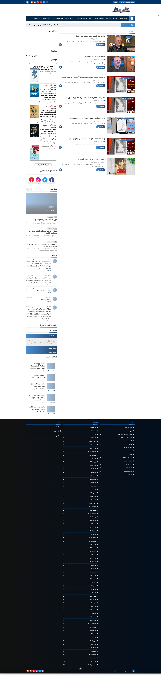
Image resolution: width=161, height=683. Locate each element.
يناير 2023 (79, 534)
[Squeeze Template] (133, 671)
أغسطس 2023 (79, 513)
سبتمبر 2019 (79, 661)
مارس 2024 (79, 493)
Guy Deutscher (53, 73)
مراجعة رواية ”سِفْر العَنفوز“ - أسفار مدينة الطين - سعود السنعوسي (37, 366)
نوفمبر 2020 (79, 613)
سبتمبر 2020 (79, 620)
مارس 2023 (79, 531)
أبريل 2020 (79, 637)
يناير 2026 (79, 438)
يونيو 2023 (79, 520)
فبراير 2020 (79, 644)
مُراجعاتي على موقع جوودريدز (43, 66)
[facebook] (47, 2)
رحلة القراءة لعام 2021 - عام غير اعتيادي (78, 25)
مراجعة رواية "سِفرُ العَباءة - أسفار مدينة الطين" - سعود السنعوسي (37, 397)
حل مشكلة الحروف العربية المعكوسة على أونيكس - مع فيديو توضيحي (83, 77)
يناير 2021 (79, 606)
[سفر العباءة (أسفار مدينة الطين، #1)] (34, 137)
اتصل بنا (115, 2)
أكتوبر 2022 (79, 544)
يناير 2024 (79, 500)
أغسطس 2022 (79, 551)
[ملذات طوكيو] (34, 159)
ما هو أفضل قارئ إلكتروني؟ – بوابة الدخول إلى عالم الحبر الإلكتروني (42, 245)
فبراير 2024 (79, 496)
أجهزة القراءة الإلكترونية (84, 18)
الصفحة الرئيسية (130, 2)
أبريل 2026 (79, 434)
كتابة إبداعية (46, 18)
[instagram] (41, 2)
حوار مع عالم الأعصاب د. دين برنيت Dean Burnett (90, 36)
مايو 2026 (79, 431)
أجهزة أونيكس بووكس (126, 437)
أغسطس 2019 (79, 665)
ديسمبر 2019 (79, 651)
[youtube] (38, 2)
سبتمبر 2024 (79, 479)
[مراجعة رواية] (51, 397)
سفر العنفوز (46, 85)
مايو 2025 (79, 458)
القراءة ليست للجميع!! (46, 210)
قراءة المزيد (100, 44)
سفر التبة (46, 106)
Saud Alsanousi (53, 87)
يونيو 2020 (79, 630)
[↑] (80, 668)
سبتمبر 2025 (79, 448)
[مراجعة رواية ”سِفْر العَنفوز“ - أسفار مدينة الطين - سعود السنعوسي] (51, 366)
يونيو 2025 (79, 455)
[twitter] (44, 2)
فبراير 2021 (79, 603)
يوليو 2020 (79, 627)
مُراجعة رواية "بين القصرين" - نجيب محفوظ (49, 25)
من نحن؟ (122, 2)
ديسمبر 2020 (79, 610)
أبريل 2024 (79, 489)
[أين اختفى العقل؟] (51, 377)
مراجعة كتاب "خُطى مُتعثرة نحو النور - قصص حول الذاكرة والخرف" (36, 409)
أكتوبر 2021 (79, 575)
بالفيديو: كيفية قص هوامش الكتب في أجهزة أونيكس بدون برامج (85, 97)
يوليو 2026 (79, 427)
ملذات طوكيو (45, 146)
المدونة (130, 444)
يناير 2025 (79, 469)
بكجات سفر (48, 298)
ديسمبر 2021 (79, 572)
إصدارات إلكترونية (58, 18)
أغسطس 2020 (79, 623)
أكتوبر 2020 (79, 617)
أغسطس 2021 (79, 582)
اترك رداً (48, 270)
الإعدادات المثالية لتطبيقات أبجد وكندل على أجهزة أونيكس (87, 138)
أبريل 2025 (79, 462)
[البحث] (27, 2)
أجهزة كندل (129, 454)
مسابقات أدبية (69, 18)
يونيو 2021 (79, 589)
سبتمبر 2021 (79, 579)
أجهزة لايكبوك (128, 461)
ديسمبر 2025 (79, 441)
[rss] (32, 2)
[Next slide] (27, 189)
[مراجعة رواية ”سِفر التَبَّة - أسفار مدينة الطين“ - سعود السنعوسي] (51, 386)
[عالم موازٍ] (121, 10)
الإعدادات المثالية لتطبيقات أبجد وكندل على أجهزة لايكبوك (87, 118)
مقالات (115, 18)
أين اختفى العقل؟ (39, 375)
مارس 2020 (79, 641)
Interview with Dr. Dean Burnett (95, 56)
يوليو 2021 (79, 586)
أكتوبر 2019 (79, 658)
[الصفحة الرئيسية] (132, 18)
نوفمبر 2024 (79, 472)
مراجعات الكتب (128, 427)
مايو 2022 (79, 555)
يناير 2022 (79, 568)
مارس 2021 (79, 599)
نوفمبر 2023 (79, 506)
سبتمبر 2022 (79, 548)
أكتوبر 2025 (79, 445)
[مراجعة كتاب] (51, 409)
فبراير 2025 (79, 465)
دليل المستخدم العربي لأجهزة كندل (46, 219)
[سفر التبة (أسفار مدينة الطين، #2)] (34, 118)
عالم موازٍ (114, 671)
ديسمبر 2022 (79, 537)
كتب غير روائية (128, 447)
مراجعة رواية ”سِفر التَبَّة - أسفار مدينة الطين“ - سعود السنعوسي (37, 386)
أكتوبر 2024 (79, 475)
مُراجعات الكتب (99, 18)
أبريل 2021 (79, 596)
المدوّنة (108, 18)
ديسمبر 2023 (79, 503)
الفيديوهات (37, 18)
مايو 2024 (79, 486)
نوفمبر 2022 (79, 541)
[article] (41, 203)
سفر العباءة (46, 125)
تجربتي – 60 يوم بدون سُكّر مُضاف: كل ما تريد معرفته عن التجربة (43, 232)
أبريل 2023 (79, 527)
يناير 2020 (79, 647)
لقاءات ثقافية (123, 18)
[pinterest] (35, 2)
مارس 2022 (79, 561)
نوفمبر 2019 (79, 654)
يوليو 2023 (79, 517)
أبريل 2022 (79, 558)
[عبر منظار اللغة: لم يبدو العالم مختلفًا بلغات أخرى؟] (34, 81)
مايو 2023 (79, 524)
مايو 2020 (79, 634)
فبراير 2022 (79, 565)
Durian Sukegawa (53, 148)
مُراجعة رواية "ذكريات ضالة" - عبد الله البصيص (91, 159)
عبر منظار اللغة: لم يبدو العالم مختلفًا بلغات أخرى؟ (47, 70)
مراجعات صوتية (128, 471)
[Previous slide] (31, 189)
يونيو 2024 (79, 482)
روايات (130, 431)
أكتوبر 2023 (79, 510)
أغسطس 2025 (79, 451)
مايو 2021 (79, 592)
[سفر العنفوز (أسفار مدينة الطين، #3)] (34, 96)
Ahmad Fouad (48, 260)
